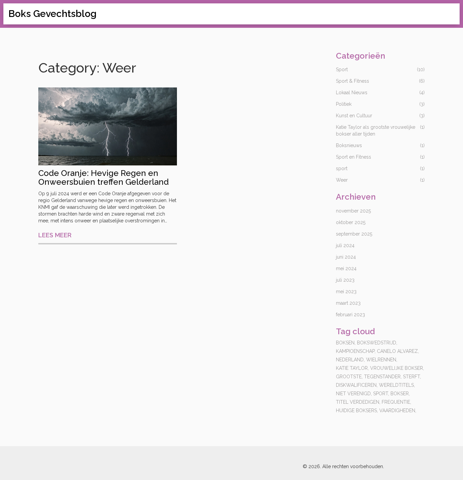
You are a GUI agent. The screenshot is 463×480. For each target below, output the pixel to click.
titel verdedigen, (358, 402)
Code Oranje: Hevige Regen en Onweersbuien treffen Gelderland (103, 178)
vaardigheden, (397, 410)
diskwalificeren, (357, 385)
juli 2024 (345, 245)
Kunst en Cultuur (354, 115)
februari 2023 (350, 314)
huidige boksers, (357, 410)
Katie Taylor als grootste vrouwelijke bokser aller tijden (375, 130)
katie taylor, (352, 368)
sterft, (412, 376)
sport (341, 168)
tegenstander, (383, 376)
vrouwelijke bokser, (397, 368)
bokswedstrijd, (377, 342)
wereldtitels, (397, 385)
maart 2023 (348, 303)
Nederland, (350, 359)
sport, (381, 393)
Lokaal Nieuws (351, 92)
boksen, (346, 342)
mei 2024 (346, 268)
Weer (342, 180)
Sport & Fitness (352, 81)
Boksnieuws (349, 145)
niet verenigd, (354, 393)
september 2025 (354, 234)
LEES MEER (55, 235)
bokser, (400, 393)
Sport (342, 69)
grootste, (349, 376)
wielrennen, (381, 359)
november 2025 (353, 211)
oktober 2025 (350, 222)
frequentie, (396, 402)
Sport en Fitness (353, 157)
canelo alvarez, (398, 351)
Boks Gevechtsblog (52, 13)
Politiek (343, 104)
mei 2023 (346, 291)
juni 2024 (346, 257)
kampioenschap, (356, 351)
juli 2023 (345, 280)
